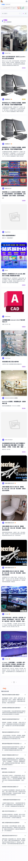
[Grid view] (23, 13)
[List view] (26, 13)
